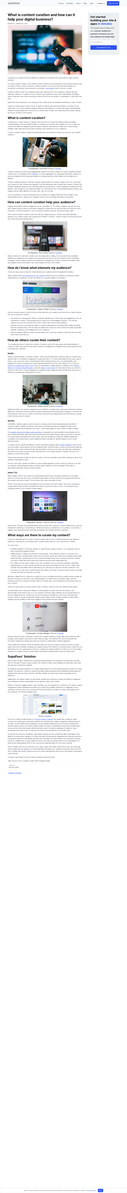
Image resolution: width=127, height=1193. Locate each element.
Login (91, 3)
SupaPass (48, 716)
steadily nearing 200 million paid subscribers (26, 432)
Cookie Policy (92, 1190)
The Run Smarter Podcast (43, 719)
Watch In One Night (48, 368)
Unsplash (57, 168)
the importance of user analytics (34, 276)
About (78, 3)
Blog (85, 3)
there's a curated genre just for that (20, 366)
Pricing (60, 3)
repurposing (50, 88)
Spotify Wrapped (66, 445)
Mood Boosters (27, 368)
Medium (35, 174)
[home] (15, 3)
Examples (69, 3)
